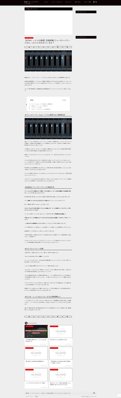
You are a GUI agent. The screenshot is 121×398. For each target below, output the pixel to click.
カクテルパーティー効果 (36, 107)
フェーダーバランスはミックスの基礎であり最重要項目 (41, 104)
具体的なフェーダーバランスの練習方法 (39, 105)
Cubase (46, 2)
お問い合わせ (78, 2)
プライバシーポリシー (29, 396)
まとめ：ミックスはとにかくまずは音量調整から (41, 109)
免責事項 (36, 396)
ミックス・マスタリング (56, 2)
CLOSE (64, 100)
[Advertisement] (48, 23)
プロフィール (68, 2)
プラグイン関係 (87, 2)
